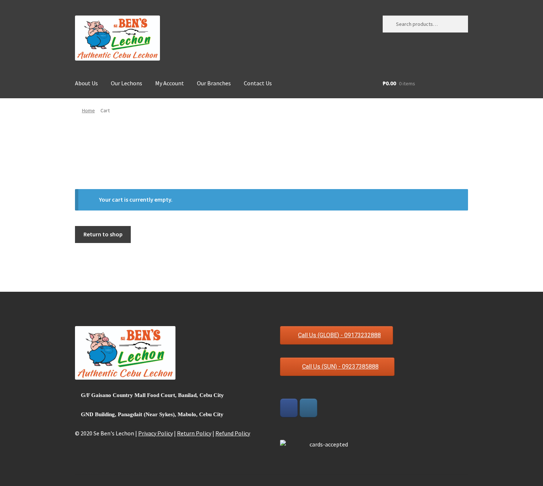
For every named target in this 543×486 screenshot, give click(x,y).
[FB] (289, 407)
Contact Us (258, 83)
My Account (169, 83)
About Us (86, 83)
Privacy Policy (155, 433)
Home (88, 110)
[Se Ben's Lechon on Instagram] (308, 407)
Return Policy (194, 433)
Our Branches (214, 83)
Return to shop (103, 234)
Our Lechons (126, 83)
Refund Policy (232, 433)
